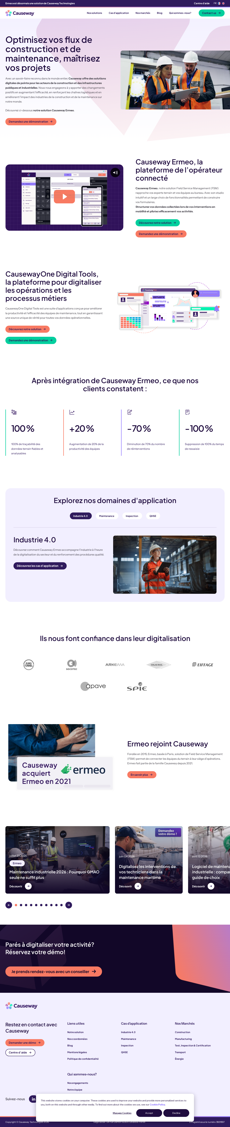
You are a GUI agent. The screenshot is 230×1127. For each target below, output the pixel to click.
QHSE (153, 515)
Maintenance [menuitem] (128, 1038)
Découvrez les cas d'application (37, 565)
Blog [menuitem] (70, 1045)
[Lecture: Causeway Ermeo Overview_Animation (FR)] (64, 196)
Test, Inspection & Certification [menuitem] (193, 1045)
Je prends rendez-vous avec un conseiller (50, 971)
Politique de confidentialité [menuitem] (83, 1058)
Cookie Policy (157, 1104)
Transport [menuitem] (180, 1052)
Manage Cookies (122, 1112)
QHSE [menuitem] (124, 1052)
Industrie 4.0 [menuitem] (128, 1032)
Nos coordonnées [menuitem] (77, 1038)
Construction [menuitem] (182, 1032)
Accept (149, 1112)
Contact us (209, 13)
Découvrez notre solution (155, 222)
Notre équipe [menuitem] (74, 1089)
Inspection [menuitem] (127, 1045)
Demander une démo (22, 1042)
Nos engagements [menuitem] (77, 1082)
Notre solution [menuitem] (75, 1032)
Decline (176, 1112)
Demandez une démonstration (28, 121)
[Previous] (8, 905)
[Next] (68, 905)
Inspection (132, 515)
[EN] (223, 3)
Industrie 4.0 (80, 515)
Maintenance (106, 515)
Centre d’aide (18, 1052)
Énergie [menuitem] (179, 1058)
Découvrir (15, 886)
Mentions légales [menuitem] (77, 1052)
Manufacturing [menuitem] (183, 1038)
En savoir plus (139, 774)
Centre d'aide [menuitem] (202, 3)
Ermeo (17, 863)
